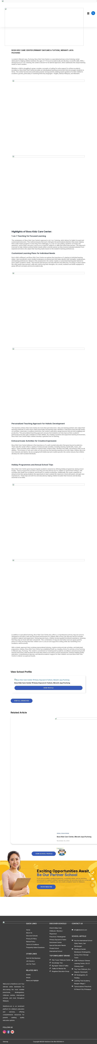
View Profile (48, 688)
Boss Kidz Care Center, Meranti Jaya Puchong (74, 837)
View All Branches (21, 701)
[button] (88, 13)
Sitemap (5, 1041)
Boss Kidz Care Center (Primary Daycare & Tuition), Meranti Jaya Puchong (42, 683)
